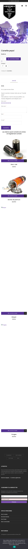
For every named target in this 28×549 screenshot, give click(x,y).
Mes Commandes (5, 521)
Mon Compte (4, 514)
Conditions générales (15, 477)
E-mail (3, 120)
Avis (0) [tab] (14, 80)
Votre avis (3, 106)
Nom (2, 114)
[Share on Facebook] (2, 66)
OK (14, 546)
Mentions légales (5, 477)
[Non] (26, 543)
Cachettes (9, 70)
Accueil (7, 34)
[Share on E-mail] (6, 66)
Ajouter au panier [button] (13, 160)
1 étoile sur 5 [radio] (2, 103)
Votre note (3, 101)
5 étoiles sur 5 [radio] (10, 103)
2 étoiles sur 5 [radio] (4, 103)
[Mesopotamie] (9, 11)
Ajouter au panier (14, 59)
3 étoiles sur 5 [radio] (6, 103)
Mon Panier (3, 519)
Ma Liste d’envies (5, 516)
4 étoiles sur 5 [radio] (8, 103)
